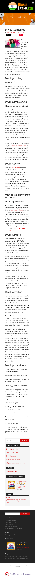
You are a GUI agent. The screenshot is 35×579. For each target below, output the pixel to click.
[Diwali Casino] (20, 10)
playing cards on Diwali (18, 146)
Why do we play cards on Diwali (15, 463)
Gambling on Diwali (12, 471)
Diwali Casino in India (12, 449)
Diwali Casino (14, 32)
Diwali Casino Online (12, 452)
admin (7, 32)
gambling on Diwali (17, 210)
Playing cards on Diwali (13, 459)
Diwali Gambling (21, 32)
